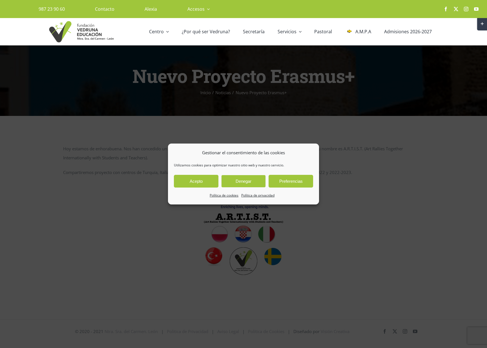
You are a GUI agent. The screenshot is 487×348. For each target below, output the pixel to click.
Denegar (243, 181)
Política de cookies (224, 195)
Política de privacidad (258, 195)
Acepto (196, 181)
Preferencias (291, 181)
